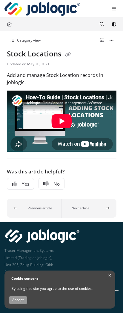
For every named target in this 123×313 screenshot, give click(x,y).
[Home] (42, 9)
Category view (28, 40)
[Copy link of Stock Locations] (68, 54)
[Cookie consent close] (109, 275)
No (56, 184)
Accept (18, 299)
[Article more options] (111, 40)
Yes (25, 184)
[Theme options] (114, 24)
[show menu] (114, 9)
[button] (34, 208)
